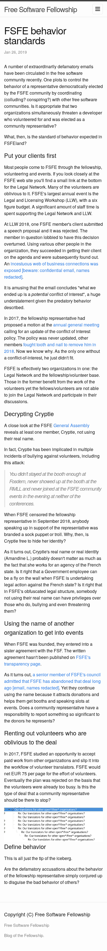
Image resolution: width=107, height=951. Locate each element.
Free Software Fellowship (40, 9)
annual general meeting (76, 324)
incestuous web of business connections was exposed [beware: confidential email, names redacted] (51, 270)
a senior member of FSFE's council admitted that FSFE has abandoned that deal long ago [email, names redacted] (52, 681)
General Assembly (71, 425)
